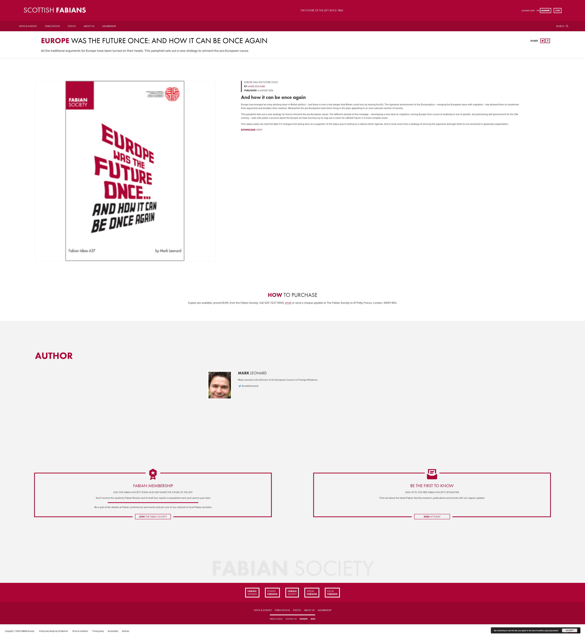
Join (557, 10)
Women (252, 593)
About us (89, 26)
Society (292, 593)
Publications (52, 26)
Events (72, 26)
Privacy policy (98, 631)
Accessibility (113, 631)
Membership (109, 26)
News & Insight (28, 26)
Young (272, 593)
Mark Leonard (256, 86)
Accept (569, 630)
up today (432, 516)
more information (551, 630)
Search (560, 26)
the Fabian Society (153, 516)
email (288, 302)
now (251, 129)
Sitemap (125, 631)
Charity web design (47, 631)
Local (332, 593)
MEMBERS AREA (528, 10)
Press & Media (276, 619)
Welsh (312, 593)
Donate (545, 10)
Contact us (291, 619)
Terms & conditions (80, 631)
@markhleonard (250, 385)
